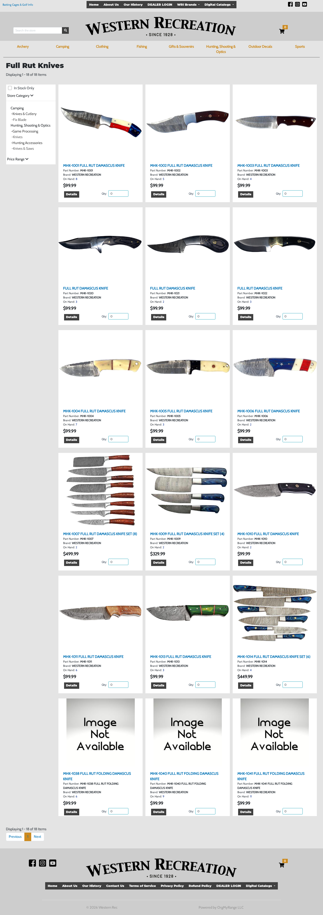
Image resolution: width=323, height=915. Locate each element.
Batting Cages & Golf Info (18, 4)
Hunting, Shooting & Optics (221, 49)
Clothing (102, 46)
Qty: (105, 193)
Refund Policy (200, 886)
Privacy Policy (172, 886)
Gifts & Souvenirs (181, 46)
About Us (111, 4)
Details (71, 194)
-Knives (17, 137)
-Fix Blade (19, 120)
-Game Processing (24, 131)
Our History (133, 4)
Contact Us (115, 886)
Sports (300, 46)
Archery (23, 46)
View (102, 155)
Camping (62, 46)
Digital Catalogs (218, 4)
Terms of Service (142, 886)
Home (94, 4)
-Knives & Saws (23, 148)
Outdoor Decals (260, 46)
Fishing (142, 46)
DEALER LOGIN (160, 4)
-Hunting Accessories (26, 143)
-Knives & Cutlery (24, 114)
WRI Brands (187, 4)
